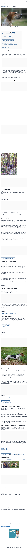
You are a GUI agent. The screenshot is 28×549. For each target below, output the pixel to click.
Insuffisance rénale (5, 325)
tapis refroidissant (21, 454)
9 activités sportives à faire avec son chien (8, 313)
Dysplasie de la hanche (6, 324)
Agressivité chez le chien (5, 401)
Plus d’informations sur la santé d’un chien (8, 334)
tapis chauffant (13, 454)
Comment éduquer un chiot (5, 400)
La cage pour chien (4, 448)
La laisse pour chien (4, 450)
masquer (13, 32)
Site (20, 523)
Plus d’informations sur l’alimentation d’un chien (9, 244)
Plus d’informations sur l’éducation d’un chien (8, 397)
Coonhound (9, 459)
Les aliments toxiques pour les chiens (7, 255)
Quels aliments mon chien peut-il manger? (8, 257)
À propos (4, 543)
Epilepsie (3, 326)
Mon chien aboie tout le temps (6, 402)
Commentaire (3, 512)
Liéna (5, 487)
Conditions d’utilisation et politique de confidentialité (16, 543)
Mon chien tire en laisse (5, 403)
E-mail (11, 523)
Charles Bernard (4, 6)
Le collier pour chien (4, 449)
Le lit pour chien (3, 454)
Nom (2, 523)
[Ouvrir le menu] (26, 1)
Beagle (24, 459)
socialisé (9, 370)
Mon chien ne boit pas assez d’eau (7, 258)
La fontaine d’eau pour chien (6, 453)
